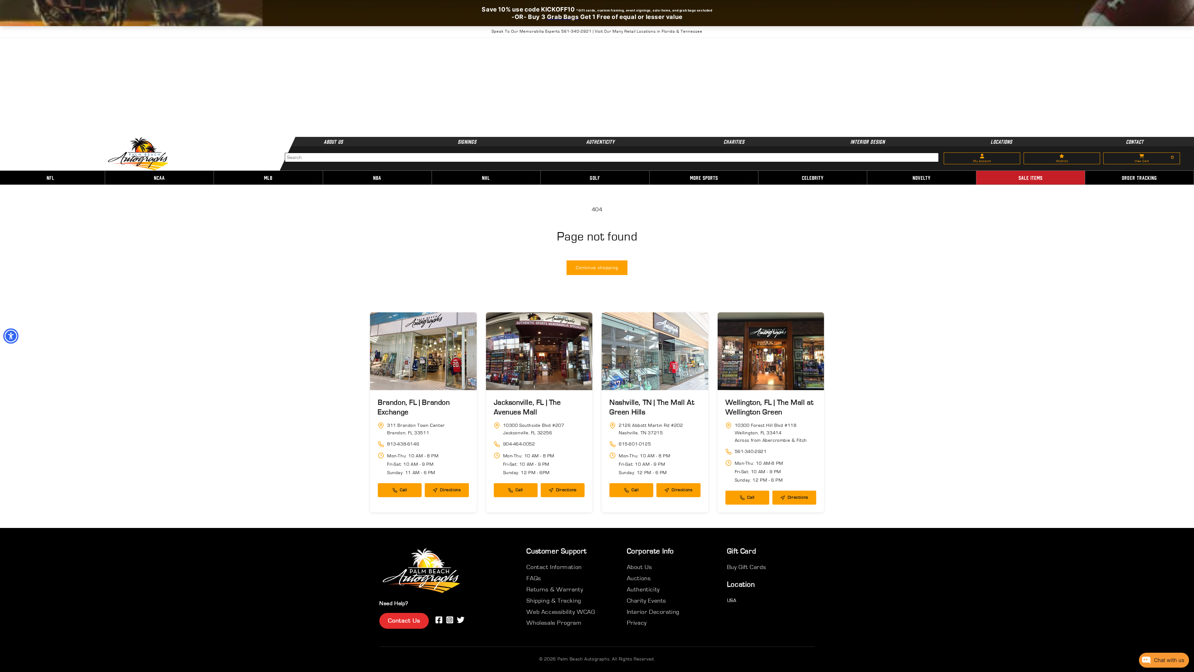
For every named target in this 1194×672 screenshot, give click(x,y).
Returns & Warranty (554, 589)
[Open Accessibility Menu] (11, 336)
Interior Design (867, 141)
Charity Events (646, 601)
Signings (467, 141)
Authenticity (600, 141)
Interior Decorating (653, 612)
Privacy (637, 623)
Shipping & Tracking (553, 601)
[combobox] (612, 157)
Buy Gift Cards (746, 567)
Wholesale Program (553, 623)
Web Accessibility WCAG (560, 612)
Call (403, 490)
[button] (159, 178)
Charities (734, 141)
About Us (333, 141)
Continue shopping (597, 267)
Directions (450, 490)
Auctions (639, 578)
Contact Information (553, 567)
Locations (1001, 141)
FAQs (533, 578)
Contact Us (404, 621)
